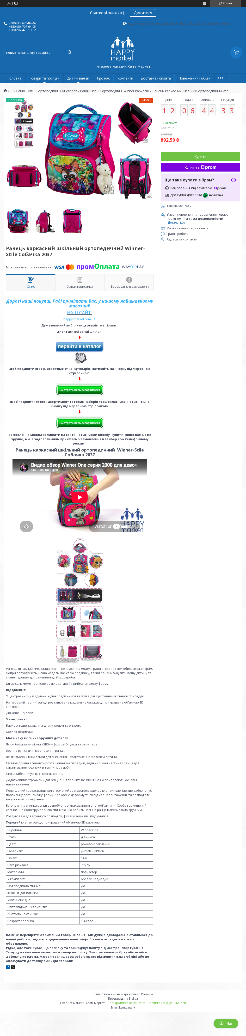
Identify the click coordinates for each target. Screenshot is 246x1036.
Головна (14, 78)
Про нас (103, 78)
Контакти (125, 78)
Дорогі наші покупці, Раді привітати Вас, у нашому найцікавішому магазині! (79, 303)
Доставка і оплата (156, 78)
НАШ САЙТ (79, 312)
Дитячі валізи (78, 78)
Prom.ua (147, 994)
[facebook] (8, 968)
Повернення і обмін (194, 78)
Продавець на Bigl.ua (123, 998)
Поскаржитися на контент (126, 1003)
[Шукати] (69, 52)
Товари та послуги (44, 78)
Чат (230, 1023)
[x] (13, 968)
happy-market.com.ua (79, 319)
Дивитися (143, 12)
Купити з (192, 167)
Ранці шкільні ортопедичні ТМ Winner (46, 91)
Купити (200, 156)
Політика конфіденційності (167, 1003)
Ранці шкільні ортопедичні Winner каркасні (114, 91)
